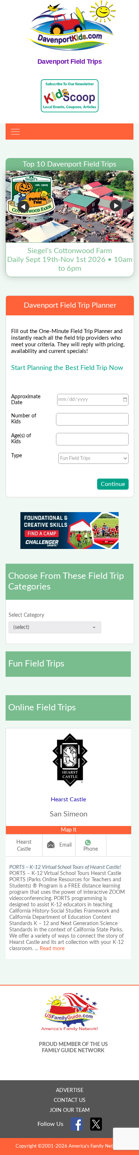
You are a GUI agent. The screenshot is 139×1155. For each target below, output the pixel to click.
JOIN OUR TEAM (70, 1110)
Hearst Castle (68, 799)
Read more (52, 948)
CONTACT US (70, 1100)
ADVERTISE (69, 1090)
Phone (90, 849)
